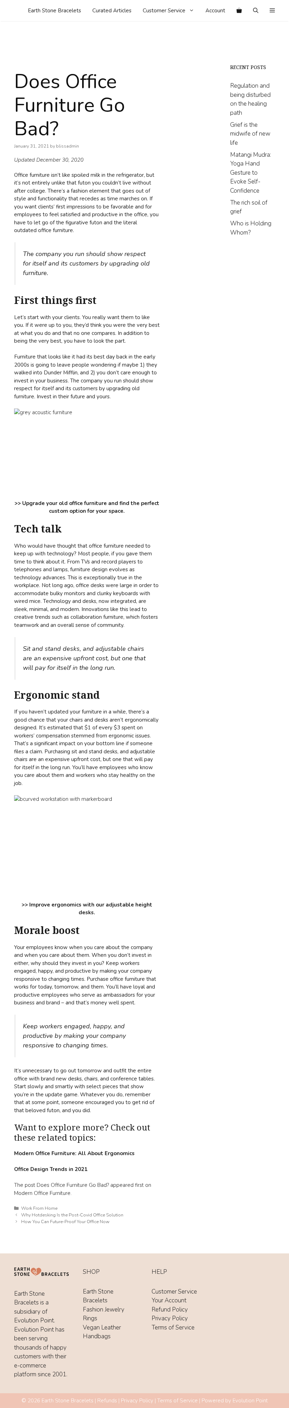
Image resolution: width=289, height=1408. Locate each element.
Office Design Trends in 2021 (50, 1169)
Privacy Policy (170, 1318)
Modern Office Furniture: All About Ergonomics (74, 1153)
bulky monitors (67, 593)
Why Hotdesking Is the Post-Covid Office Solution (72, 1215)
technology (60, 553)
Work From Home (39, 1208)
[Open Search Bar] (255, 10)
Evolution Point (250, 1400)
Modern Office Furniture (42, 1193)
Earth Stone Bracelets (54, 10)
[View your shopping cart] (239, 10)
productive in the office (119, 214)
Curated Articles (111, 10)
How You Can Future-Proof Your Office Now (65, 1222)
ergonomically (142, 719)
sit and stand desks (94, 751)
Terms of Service (173, 1327)
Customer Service (164, 10)
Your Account (169, 1300)
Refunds (107, 1400)
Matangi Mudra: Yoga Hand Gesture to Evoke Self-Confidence (250, 173)
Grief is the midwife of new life (250, 134)
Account (215, 10)
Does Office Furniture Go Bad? (73, 1185)
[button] (272, 10)
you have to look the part (94, 340)
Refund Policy (170, 1310)
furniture (112, 617)
